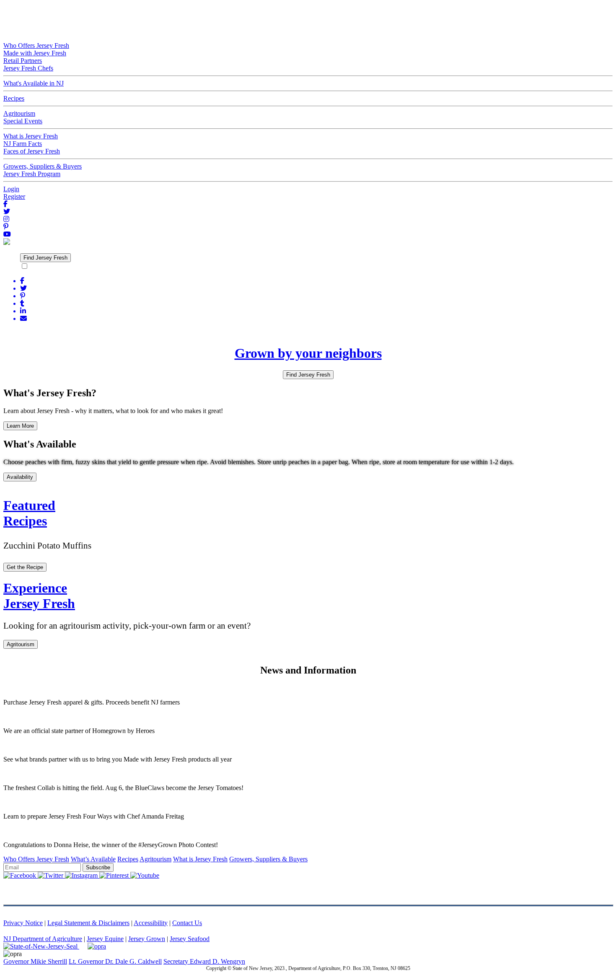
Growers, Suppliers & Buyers (268, 859)
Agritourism (20, 644)
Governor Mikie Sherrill (35, 961)
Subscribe (98, 867)
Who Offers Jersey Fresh (36, 859)
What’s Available (93, 859)
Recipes (127, 859)
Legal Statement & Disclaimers (88, 922)
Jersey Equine (105, 938)
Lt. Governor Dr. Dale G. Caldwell (115, 961)
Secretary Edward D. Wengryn (204, 961)
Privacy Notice (23, 922)
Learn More (20, 426)
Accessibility (151, 922)
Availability (20, 477)
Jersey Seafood (190, 938)
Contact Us (187, 922)
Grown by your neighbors (308, 353)
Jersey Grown (146, 938)
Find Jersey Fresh (45, 258)
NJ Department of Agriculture (42, 938)
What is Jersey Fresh (200, 859)
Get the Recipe (25, 567)
